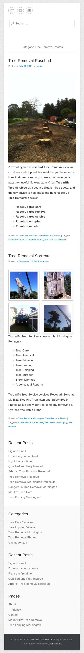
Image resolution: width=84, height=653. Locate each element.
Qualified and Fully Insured (25, 466)
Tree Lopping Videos (21, 527)
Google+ (11, 10)
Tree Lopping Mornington (24, 624)
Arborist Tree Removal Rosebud (29, 471)
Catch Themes (55, 643)
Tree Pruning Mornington (24, 497)
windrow (62, 239)
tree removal (50, 239)
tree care (38, 422)
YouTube (20, 10)
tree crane (49, 422)
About (12, 604)
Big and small (17, 451)
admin (39, 66)
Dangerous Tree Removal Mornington (32, 486)
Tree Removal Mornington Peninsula (31, 481)
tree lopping (61, 422)
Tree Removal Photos (50, 235)
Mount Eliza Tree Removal (25, 619)
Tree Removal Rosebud (29, 60)
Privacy (16, 609)
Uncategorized (17, 542)
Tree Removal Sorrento (29, 256)
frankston (13, 239)
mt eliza (23, 239)
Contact (13, 614)
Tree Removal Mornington (31, 418)
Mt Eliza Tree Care (20, 492)
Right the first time (20, 461)
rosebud (32, 239)
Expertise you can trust (23, 456)
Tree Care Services (28, 235)
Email (29, 10)
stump (40, 239)
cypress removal (24, 422)
